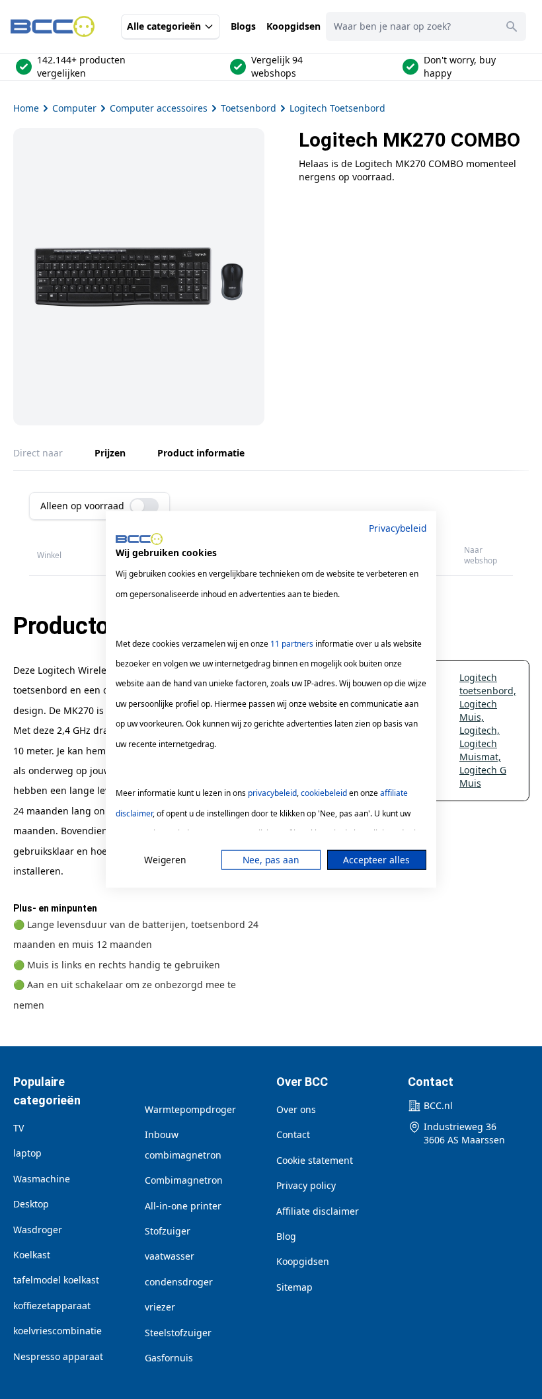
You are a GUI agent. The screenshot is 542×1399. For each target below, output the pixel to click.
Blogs (243, 26)
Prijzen (110, 453)
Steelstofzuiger (178, 1332)
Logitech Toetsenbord (337, 108)
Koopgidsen (293, 26)
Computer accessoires (159, 108)
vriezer (160, 1307)
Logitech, (479, 730)
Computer (74, 108)
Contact (293, 1134)
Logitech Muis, (478, 710)
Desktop (31, 1204)
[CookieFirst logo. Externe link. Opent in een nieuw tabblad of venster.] (139, 539)
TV (18, 1128)
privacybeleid (272, 793)
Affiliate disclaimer (317, 1211)
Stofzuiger (167, 1231)
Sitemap (294, 1287)
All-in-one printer (183, 1206)
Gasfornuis (169, 1357)
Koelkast (31, 1254)
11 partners (291, 643)
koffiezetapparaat (52, 1305)
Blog (286, 1236)
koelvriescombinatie (57, 1330)
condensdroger (179, 1281)
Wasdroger (37, 1229)
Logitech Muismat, (480, 750)
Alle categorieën (164, 26)
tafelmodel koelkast (56, 1279)
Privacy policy (306, 1185)
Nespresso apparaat (58, 1356)
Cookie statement (314, 1160)
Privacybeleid (397, 528)
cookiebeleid (324, 793)
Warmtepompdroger (190, 1109)
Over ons (296, 1109)
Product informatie (201, 453)
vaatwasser (169, 1256)
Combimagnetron (184, 1180)
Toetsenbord (248, 108)
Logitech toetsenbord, (487, 684)
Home (26, 108)
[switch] (144, 506)
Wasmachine (41, 1178)
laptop (27, 1153)
